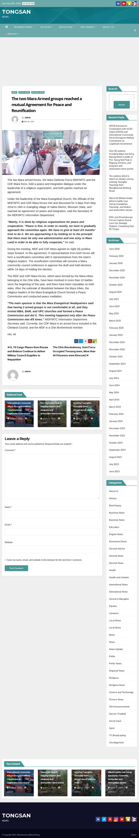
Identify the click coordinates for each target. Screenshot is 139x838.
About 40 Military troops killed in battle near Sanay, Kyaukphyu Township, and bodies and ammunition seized (120, 204)
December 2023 (117, 428)
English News (116, 534)
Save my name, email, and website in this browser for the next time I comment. (44, 560)
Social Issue (115, 721)
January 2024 (116, 421)
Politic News (24, 92)
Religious (114, 678)
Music (112, 635)
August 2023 (115, 457)
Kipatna (113, 606)
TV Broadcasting (117, 735)
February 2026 (116, 256)
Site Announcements (119, 707)
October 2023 (115, 443)
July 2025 (114, 299)
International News (118, 584)
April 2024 (114, 400)
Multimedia (88, 27)
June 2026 (114, 249)
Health (112, 570)
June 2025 (114, 306)
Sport (111, 728)
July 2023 (114, 464)
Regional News (38, 92)
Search (112, 88)
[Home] (6, 27)
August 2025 (115, 292)
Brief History (115, 505)
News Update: (116, 649)
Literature (114, 613)
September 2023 (117, 450)
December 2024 (117, 342)
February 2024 (116, 414)
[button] (135, 30)
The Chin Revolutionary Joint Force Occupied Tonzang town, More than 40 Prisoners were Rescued (74, 351)
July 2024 (114, 378)
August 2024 (115, 371)
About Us (108, 27)
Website (9, 542)
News (14, 92)
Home (133, 835)
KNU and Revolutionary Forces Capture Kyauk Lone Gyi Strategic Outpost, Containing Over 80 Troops (121, 223)
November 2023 (117, 435)
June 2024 (114, 385)
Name (8, 507)
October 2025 (115, 285)
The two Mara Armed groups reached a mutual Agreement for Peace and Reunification (47, 104)
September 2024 (117, 364)
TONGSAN (16, 11)
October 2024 (115, 356)
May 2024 (114, 392)
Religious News (117, 685)
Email (8, 525)
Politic (112, 656)
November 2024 (117, 349)
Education (66, 27)
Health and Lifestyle (119, 577)
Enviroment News (118, 541)
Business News (23, 27)
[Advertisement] (69, 58)
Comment (10, 450)
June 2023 (114, 471)
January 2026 (116, 263)
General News (116, 556)
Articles (46, 27)
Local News (115, 620)
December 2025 (117, 270)
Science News (116, 699)
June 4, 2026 (16, 418)
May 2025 (114, 313)
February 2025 (116, 328)
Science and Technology (121, 692)
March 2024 (115, 407)
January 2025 (116, 335)
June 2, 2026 (49, 418)
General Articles (117, 549)
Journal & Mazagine (119, 599)
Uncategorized (116, 742)
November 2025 (117, 277)
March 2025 (115, 321)
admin (28, 117)
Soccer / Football (117, 714)
